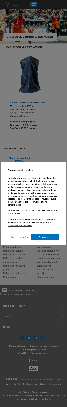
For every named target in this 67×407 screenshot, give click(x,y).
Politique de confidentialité (20, 225)
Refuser (12, 237)
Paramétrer (24, 237)
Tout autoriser (45, 237)
